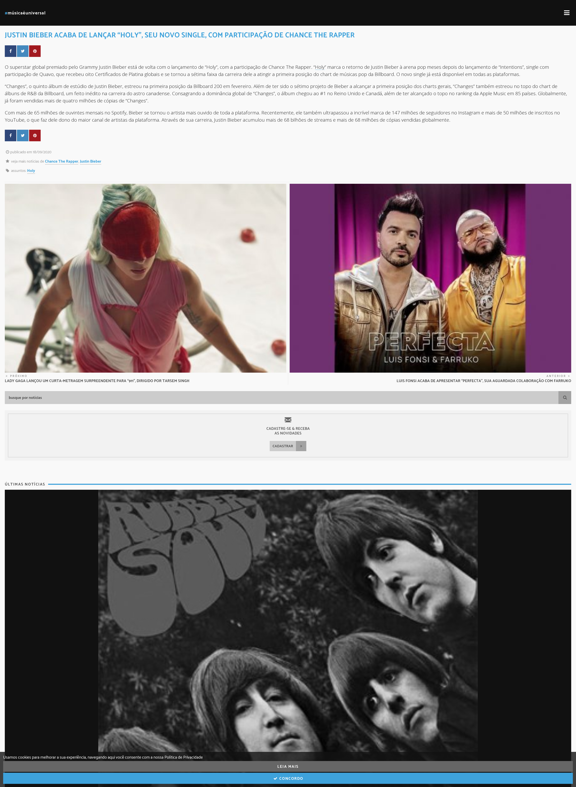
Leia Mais (288, 767)
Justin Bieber (90, 161)
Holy (320, 67)
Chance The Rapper (61, 161)
